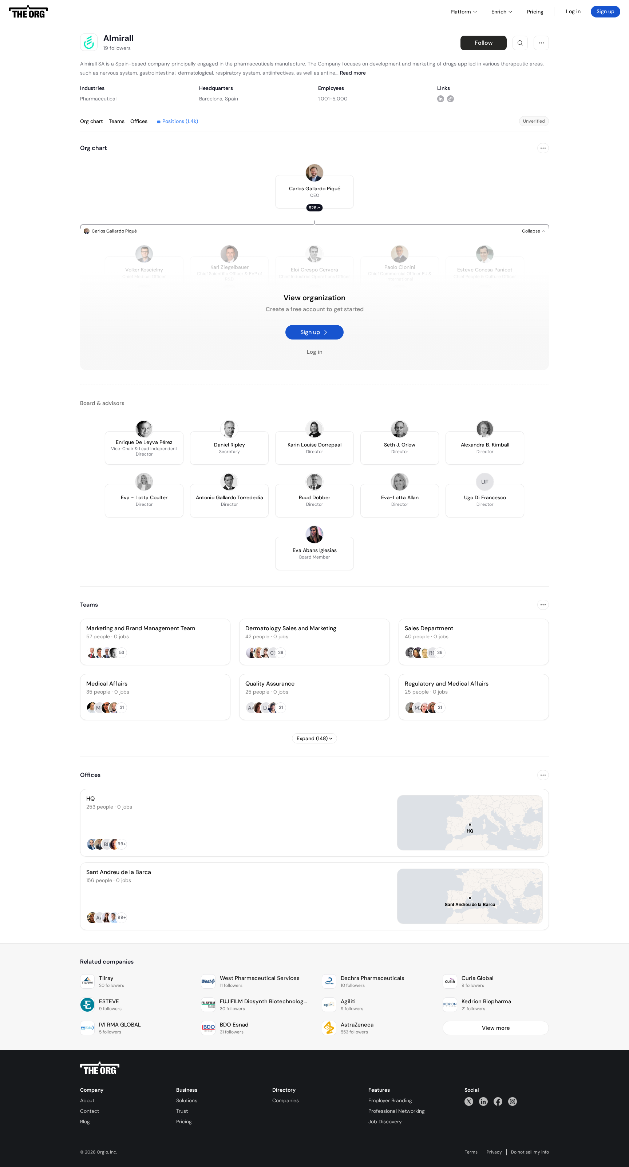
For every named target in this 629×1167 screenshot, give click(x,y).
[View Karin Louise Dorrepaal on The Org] (314, 429)
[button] (314, 192)
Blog (85, 1121)
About (87, 1100)
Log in (573, 11)
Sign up (605, 11)
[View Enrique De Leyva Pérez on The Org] (144, 429)
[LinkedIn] (483, 1101)
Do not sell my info (530, 1152)
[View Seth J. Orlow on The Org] (400, 429)
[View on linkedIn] (440, 98)
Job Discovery (385, 1121)
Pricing (184, 1121)
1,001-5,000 (333, 98)
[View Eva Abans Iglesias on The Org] (314, 534)
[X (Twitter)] (468, 1101)
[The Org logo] (99, 1068)
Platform (461, 11)
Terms (471, 1152)
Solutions (186, 1100)
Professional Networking (396, 1111)
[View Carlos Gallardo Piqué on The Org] (314, 173)
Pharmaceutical (98, 98)
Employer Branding (390, 1100)
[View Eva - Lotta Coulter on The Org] (144, 482)
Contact (89, 1111)
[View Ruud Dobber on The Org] (314, 482)
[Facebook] (498, 1101)
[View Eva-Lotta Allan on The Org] (400, 482)
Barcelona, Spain (218, 98)
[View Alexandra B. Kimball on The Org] (485, 429)
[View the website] (450, 98)
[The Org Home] (28, 11)
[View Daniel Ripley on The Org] (229, 429)
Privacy (494, 1152)
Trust (182, 1111)
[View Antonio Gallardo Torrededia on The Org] (229, 482)
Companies (285, 1100)
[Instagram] (512, 1101)
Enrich (498, 11)
